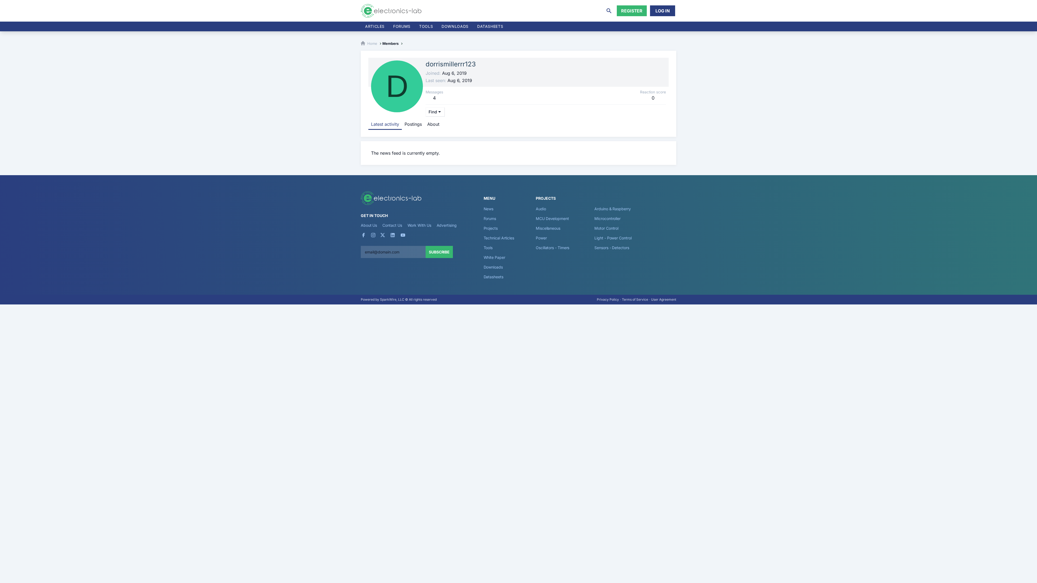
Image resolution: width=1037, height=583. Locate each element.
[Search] (609, 11)
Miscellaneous (548, 228)
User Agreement (663, 299)
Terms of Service (635, 299)
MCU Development (552, 218)
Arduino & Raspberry (612, 208)
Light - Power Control (612, 238)
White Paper (494, 257)
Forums (401, 26)
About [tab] (433, 124)
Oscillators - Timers (552, 247)
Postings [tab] (413, 124)
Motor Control (606, 228)
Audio (541, 208)
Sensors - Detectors (611, 247)
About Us (369, 225)
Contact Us (392, 225)
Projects (491, 228)
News (489, 208)
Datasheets (490, 26)
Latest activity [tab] (385, 124)
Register (631, 10)
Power (541, 238)
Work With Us (419, 225)
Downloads (493, 267)
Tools (426, 26)
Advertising (447, 225)
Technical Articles (499, 238)
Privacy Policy (608, 299)
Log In (662, 10)
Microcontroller (607, 218)
